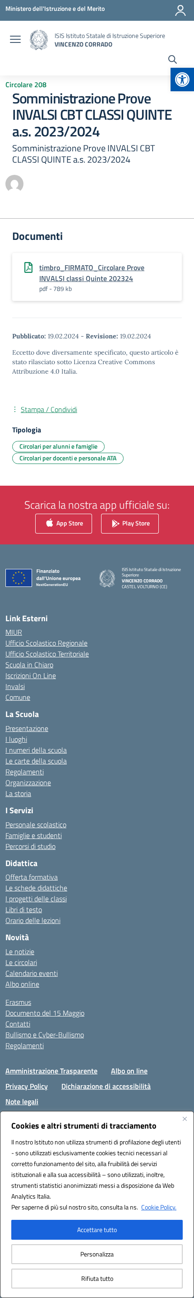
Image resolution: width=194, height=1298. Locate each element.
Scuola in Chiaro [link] (29, 664)
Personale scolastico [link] (35, 824)
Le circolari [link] (21, 962)
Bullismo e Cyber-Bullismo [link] (44, 1034)
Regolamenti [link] (24, 771)
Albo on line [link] (129, 1070)
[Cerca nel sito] (173, 60)
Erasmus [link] (18, 1002)
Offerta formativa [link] (31, 877)
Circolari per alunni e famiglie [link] (58, 446)
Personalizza (97, 1254)
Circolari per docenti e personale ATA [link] (67, 458)
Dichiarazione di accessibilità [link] (106, 1086)
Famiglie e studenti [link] (33, 835)
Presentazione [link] (26, 728)
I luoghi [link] (16, 739)
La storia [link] (18, 793)
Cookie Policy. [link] (158, 1207)
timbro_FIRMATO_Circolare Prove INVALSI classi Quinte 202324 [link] (91, 273)
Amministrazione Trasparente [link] (51, 1070)
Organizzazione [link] (28, 782)
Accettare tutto (97, 1229)
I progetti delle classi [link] (36, 898)
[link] (182, 79)
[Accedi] (180, 10)
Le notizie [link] (19, 951)
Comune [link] (17, 697)
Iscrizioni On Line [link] (30, 675)
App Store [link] (69, 522)
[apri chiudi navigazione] (15, 40)
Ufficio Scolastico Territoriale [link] (47, 653)
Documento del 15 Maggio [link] (44, 1012)
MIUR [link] (13, 632)
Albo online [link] (22, 984)
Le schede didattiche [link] (36, 887)
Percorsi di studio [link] (30, 846)
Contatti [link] (17, 1023)
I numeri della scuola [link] (36, 750)
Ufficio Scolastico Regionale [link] (46, 642)
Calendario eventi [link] (31, 973)
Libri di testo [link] (23, 909)
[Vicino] (184, 1118)
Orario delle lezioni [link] (32, 920)
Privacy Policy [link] (26, 1086)
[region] (97, 1204)
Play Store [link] (135, 522)
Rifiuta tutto (97, 1278)
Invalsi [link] (15, 686)
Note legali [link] (21, 1101)
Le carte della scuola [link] (36, 760)
